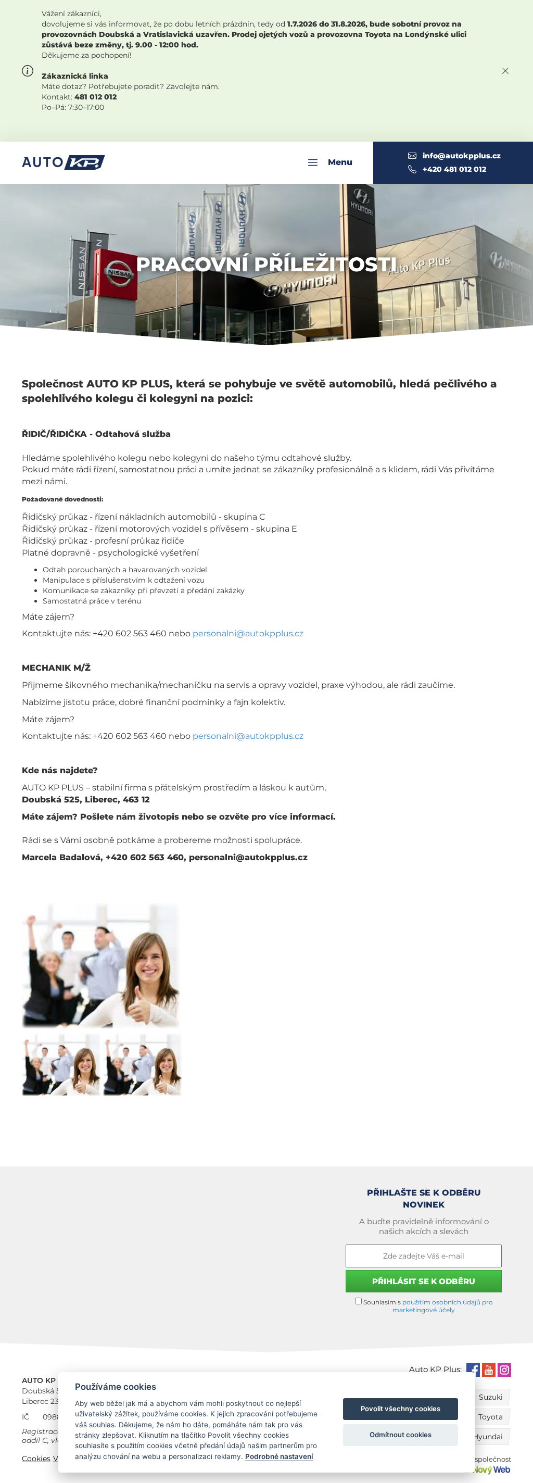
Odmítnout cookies (401, 1434)
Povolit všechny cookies (400, 1408)
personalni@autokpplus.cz (248, 633)
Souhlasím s (427, 1306)
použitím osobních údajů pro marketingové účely (442, 1306)
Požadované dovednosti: (62, 499)
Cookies (36, 1458)
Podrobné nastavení (279, 1456)
